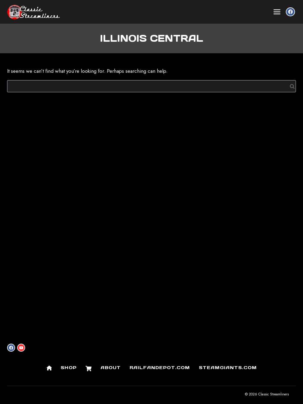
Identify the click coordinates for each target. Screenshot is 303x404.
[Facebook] (290, 12)
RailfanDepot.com (160, 367)
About (111, 367)
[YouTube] (21, 348)
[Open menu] (277, 12)
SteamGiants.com (228, 367)
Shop (69, 367)
